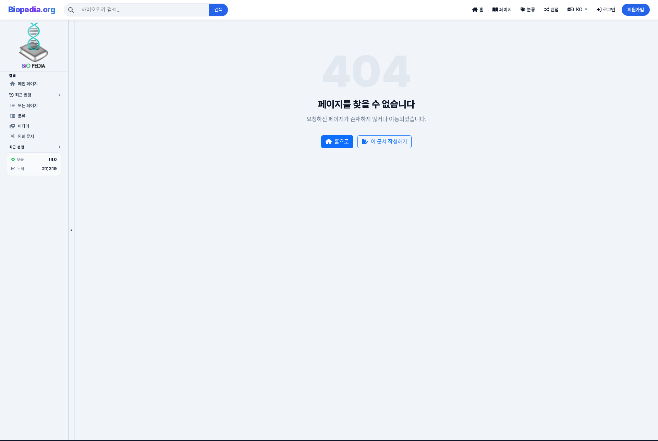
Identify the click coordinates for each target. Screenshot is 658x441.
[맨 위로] (642, 432)
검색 (218, 9)
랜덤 (554, 9)
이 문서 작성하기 (389, 141)
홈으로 (341, 141)
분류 (531, 9)
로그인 (609, 9)
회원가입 (635, 9)
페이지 (505, 9)
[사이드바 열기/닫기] (72, 230)
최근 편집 (16, 147)
